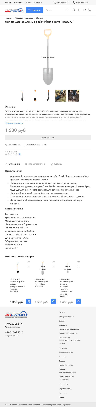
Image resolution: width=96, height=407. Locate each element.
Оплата (28, 2)
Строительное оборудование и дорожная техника (69, 340)
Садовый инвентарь (24, 17)
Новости (62, 397)
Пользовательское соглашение (66, 377)
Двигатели (63, 325)
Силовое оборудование (68, 333)
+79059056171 (63, 2)
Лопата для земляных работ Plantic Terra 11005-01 (42, 283)
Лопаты (39, 17)
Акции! (8, 2)
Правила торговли (66, 365)
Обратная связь (65, 388)
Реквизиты (63, 393)
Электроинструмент (66, 316)
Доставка (18, 2)
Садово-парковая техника (69, 329)
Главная (8, 17)
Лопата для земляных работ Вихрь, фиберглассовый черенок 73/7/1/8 (17, 285)
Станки (61, 321)
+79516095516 (82, 2)
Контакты (38, 2)
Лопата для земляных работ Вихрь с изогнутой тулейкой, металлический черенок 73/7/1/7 (67, 288)
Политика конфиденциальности (67, 370)
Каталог (36, 10)
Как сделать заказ (66, 352)
